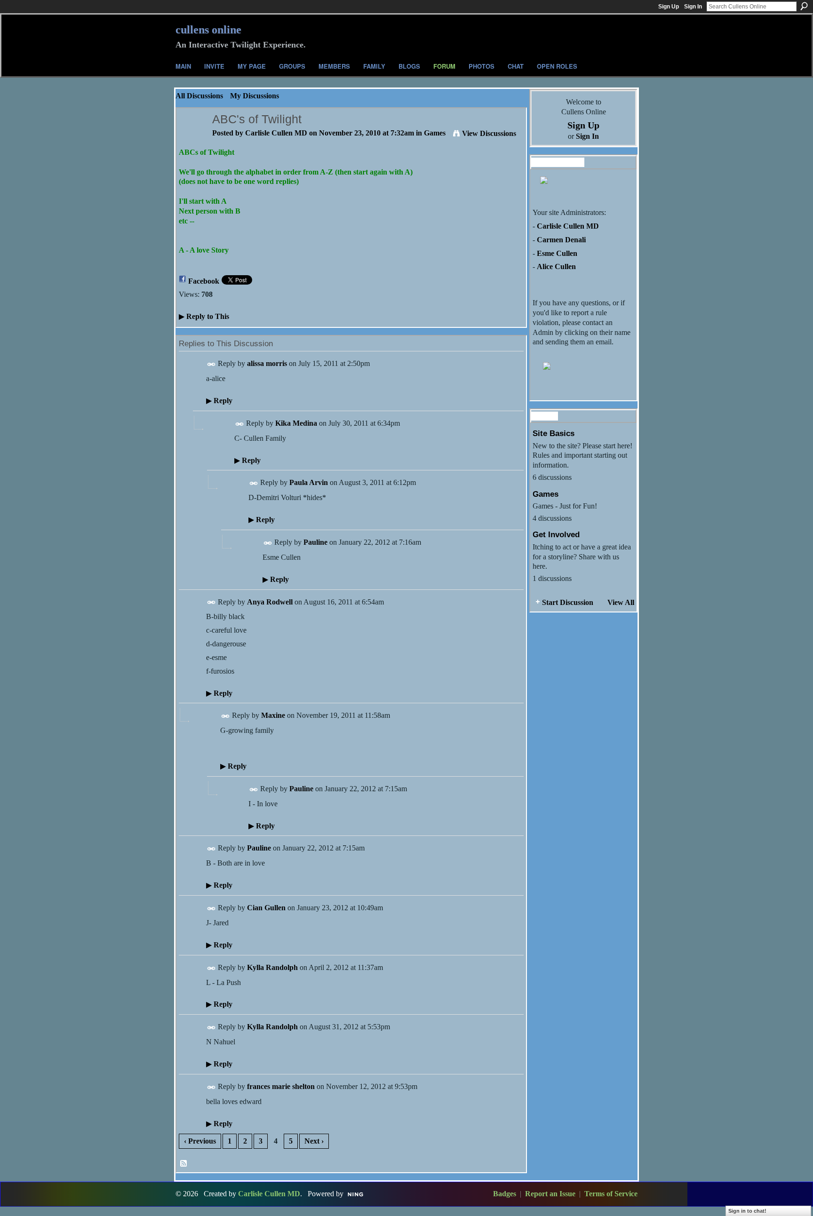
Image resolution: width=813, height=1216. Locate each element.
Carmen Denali (561, 240)
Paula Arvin (308, 482)
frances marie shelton (281, 1086)
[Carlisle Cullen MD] (191, 138)
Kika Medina (296, 423)
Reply (219, 401)
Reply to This (204, 316)
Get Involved (556, 534)
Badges (504, 1194)
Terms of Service (611, 1194)
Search (804, 6)
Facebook (203, 281)
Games (435, 133)
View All (620, 602)
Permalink (211, 364)
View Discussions (489, 133)
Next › (314, 1141)
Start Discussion (567, 602)
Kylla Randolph (272, 967)
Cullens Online (208, 30)
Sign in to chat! (747, 1211)
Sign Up (668, 6)
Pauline (315, 542)
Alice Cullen (556, 266)
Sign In (693, 6)
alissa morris (267, 363)
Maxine (273, 715)
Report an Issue (550, 1194)
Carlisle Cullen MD (276, 133)
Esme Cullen (557, 253)
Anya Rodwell (270, 602)
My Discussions (254, 96)
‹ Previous (200, 1141)
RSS (184, 1164)
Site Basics (553, 433)
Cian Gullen (266, 908)
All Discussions (199, 96)
